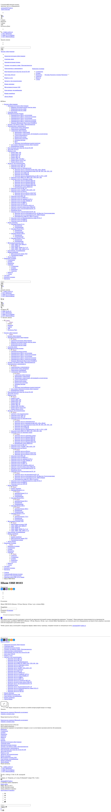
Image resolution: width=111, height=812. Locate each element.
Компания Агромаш (38, 68)
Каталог (3, 740)
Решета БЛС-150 (16, 154)
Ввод (16, 141)
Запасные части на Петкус (19, 191)
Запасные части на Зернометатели (21, 168)
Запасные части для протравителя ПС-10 (23, 208)
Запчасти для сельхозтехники (13, 81)
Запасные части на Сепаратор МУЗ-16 (22, 205)
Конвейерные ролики (17, 146)
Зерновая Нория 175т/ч (18, 238)
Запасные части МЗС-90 (22, 172)
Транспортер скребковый (18, 129)
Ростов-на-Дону (12, 330)
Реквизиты (39, 74)
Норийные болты (16, 210)
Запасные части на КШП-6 (19, 219)
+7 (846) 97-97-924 (8, 35)
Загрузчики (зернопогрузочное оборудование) (24, 144)
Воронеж (10, 325)
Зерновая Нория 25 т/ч (17, 224)
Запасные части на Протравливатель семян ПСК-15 (26, 218)
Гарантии (38, 76)
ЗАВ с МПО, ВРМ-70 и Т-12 (19, 247)
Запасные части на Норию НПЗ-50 (25, 183)
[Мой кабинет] (2, 18)
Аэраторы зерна (9, 59)
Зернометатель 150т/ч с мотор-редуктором (23, 120)
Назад (11, 322)
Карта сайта (4, 784)
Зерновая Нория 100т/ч (18, 233)
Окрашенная (18, 225)
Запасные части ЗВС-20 (18, 166)
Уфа (9, 328)
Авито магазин (5, 9)
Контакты (64, 74)
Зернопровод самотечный (22, 132)
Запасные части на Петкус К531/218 (25, 194)
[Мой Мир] (14, 589)
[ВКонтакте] (2, 589)
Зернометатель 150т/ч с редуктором (21, 118)
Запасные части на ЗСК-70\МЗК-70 (21, 201)
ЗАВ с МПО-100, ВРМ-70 (18, 244)
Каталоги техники (55, 74)
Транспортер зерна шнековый (20, 127)
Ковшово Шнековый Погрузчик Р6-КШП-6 (24, 123)
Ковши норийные (9, 93)
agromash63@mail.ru (7, 8)
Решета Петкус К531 (17, 162)
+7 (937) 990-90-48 (6, 33)
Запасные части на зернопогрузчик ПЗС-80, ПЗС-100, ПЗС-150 (33, 171)
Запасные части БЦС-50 (18, 196)
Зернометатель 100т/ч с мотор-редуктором (23, 116)
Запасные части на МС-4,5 (19, 188)
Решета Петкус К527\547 (18, 160)
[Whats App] (5, 802)
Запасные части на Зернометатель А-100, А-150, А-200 (31, 176)
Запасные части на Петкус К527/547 (25, 193)
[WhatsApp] (9, 589)
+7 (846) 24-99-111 (7, 32)
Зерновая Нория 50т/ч (17, 229)
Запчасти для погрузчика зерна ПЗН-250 (23, 207)
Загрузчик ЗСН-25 (9, 74)
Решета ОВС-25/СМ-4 (17, 158)
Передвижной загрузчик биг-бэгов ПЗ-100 (17, 71)
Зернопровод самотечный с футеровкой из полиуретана (31, 134)
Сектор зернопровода (21, 135)
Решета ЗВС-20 (15, 157)
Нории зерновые (9, 84)
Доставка (47, 74)
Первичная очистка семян (18, 109)
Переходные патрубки (21, 138)
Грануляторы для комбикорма (13, 90)
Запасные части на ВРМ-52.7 (19, 197)
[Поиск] (2, 305)
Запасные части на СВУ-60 (19, 221)
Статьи (38, 79)
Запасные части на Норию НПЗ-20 (25, 182)
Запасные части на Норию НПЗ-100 (25, 185)
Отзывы (38, 73)
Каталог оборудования (7, 51)
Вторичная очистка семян (18, 110)
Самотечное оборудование (19, 130)
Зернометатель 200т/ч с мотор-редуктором (23, 121)
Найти (3, 807)
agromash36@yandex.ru (79, 625)
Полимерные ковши (17, 255)
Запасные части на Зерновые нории (21, 179)
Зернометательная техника (12, 62)
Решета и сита (8, 78)
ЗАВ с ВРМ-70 (15, 246)
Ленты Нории (8, 96)
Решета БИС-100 (16, 152)
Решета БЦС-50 (15, 155)
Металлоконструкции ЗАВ (12, 87)
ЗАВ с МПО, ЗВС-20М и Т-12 (20, 249)
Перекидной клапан (20, 137)
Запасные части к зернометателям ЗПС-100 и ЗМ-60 (30, 169)
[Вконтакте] (5, 794)
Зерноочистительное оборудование (14, 56)
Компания (4, 729)
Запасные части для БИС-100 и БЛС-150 (23, 190)
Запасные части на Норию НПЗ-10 (25, 180)
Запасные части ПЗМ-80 (22, 174)
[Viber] (7, 589)
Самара (10, 326)
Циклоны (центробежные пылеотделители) (27, 143)
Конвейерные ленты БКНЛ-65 (24, 186)
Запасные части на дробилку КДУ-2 (21, 199)
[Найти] (2, 49)
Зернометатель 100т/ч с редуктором (21, 115)
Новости (38, 78)
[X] (4, 589)
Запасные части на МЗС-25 (19, 204)
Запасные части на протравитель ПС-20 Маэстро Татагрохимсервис (35, 213)
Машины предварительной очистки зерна (23, 107)
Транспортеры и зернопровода (13, 68)
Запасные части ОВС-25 (18, 165)
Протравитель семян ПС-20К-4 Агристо (26, 216)
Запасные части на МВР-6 (19, 202)
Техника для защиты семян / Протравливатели (18, 65)
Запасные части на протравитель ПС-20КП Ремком (30, 215)
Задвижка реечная (20, 140)
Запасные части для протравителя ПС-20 (23, 211)
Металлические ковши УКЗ (19, 253)
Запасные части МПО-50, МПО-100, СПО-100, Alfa (26, 177)
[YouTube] (5, 796)
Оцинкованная (19, 227)
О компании (39, 71)
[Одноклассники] (11, 589)
